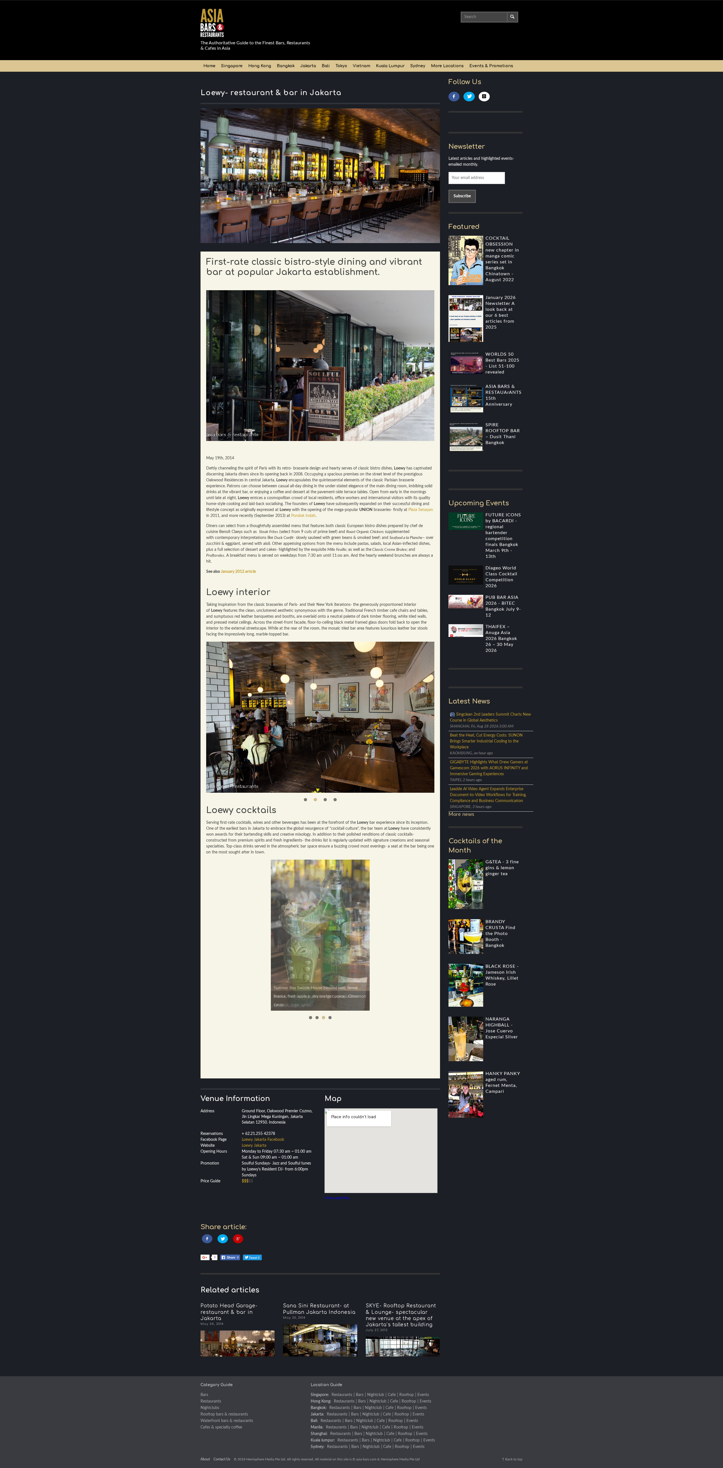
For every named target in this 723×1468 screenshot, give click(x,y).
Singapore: (320, 1395)
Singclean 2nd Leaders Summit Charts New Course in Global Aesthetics (490, 717)
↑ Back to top (512, 1459)
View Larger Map (337, 1198)
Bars (204, 1395)
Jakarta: (317, 1414)
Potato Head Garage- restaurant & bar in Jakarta (229, 1312)
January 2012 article (238, 572)
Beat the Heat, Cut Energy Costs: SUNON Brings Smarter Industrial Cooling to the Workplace (486, 741)
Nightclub (375, 1395)
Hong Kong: (321, 1401)
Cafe (392, 1395)
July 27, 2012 (377, 1330)
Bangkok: (319, 1408)
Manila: (317, 1427)
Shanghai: (319, 1434)
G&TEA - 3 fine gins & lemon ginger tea (502, 868)
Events (423, 1395)
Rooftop (406, 1395)
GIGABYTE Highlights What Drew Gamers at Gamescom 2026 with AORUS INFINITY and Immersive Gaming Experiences (489, 768)
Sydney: (318, 1447)
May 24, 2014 (212, 1324)
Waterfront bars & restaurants (227, 1421)
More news (461, 814)
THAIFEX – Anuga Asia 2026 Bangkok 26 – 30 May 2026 (501, 638)
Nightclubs (210, 1408)
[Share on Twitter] (222, 1239)
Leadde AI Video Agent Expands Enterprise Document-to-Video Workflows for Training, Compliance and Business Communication (488, 795)
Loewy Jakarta (254, 1146)
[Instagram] (484, 96)
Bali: (314, 1421)
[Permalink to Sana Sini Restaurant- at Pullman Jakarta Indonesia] (320, 1340)
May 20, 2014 (294, 1318)
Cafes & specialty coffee (221, 1427)
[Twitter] (469, 96)
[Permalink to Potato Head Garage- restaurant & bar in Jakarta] (238, 1344)
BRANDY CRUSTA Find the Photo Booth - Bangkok (500, 933)
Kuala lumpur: (323, 1440)
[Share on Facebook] (207, 1239)
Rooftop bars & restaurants (224, 1414)
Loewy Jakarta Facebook (263, 1140)
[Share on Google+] (238, 1239)
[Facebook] (454, 96)
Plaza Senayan (420, 510)
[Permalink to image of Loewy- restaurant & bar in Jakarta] (320, 176)
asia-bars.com (366, 1459)
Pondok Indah (303, 516)
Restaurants (211, 1401)
